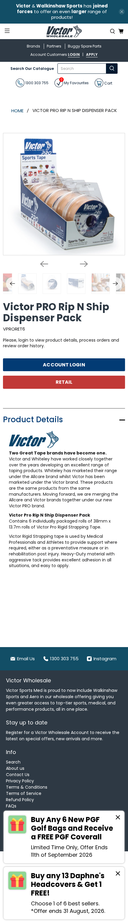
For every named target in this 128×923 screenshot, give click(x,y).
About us (15, 768)
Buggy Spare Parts (85, 46)
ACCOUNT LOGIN (64, 364)
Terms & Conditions (26, 787)
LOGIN (74, 54)
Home (17, 110)
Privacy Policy (20, 781)
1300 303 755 (36, 82)
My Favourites (74, 82)
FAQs (11, 806)
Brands (33, 46)
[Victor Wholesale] (64, 31)
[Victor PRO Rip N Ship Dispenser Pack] (64, 194)
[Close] (118, 818)
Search (13, 762)
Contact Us (17, 775)
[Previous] (44, 263)
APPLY (92, 54)
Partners (54, 46)
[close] (122, 12)
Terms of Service (23, 793)
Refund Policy (20, 800)
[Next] (83, 263)
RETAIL (64, 382)
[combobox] (81, 68)
